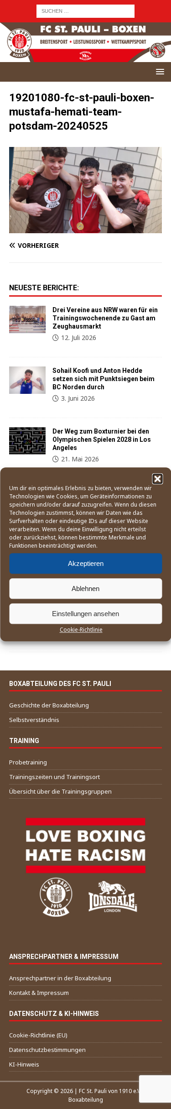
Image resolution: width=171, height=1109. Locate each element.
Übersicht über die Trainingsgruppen (60, 791)
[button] (157, 478)
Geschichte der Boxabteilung (49, 705)
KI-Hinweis (24, 1064)
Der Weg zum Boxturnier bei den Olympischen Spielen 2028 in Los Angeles (101, 439)
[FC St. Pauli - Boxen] (85, 56)
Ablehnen (85, 588)
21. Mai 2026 (80, 459)
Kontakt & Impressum (39, 993)
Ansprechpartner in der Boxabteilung (60, 978)
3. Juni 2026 (78, 398)
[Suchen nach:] (85, 10)
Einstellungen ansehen (85, 613)
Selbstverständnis (34, 720)
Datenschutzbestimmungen (47, 1050)
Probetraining (28, 762)
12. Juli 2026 (78, 337)
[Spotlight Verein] (27, 380)
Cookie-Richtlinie (81, 629)
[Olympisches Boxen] (27, 441)
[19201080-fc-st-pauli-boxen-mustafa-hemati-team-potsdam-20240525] (85, 227)
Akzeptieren (86, 563)
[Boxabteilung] (27, 319)
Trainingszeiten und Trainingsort (54, 777)
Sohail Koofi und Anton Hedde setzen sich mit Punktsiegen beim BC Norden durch (103, 379)
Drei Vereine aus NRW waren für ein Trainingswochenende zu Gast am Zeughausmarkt (105, 318)
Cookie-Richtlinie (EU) (38, 1035)
